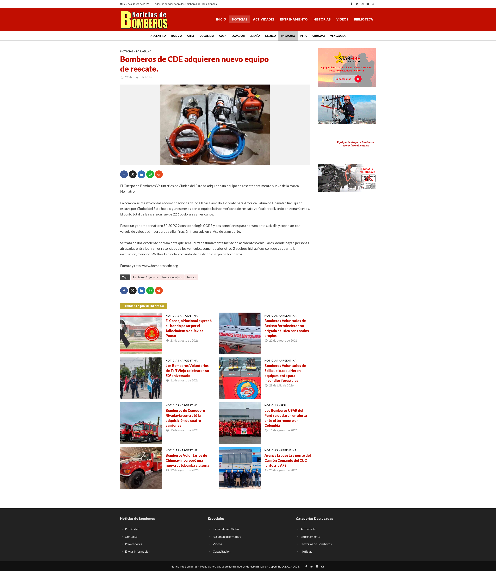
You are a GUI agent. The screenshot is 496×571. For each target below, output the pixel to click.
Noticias (239, 19)
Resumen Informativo (227, 536)
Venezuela (338, 35)
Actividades (263, 19)
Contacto (131, 536)
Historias (322, 19)
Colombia (207, 35)
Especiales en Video (226, 529)
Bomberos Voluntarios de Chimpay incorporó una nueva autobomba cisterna (187, 460)
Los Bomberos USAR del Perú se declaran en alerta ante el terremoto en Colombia (285, 418)
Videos (342, 19)
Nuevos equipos (172, 277)
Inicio (221, 19)
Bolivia (176, 35)
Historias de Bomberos (316, 544)
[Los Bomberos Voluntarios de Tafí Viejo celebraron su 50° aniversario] (141, 378)
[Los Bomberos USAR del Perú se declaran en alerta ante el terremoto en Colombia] (240, 423)
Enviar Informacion (137, 551)
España (255, 35)
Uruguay (318, 35)
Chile (191, 35)
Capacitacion (221, 551)
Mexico (270, 35)
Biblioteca (363, 19)
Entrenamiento (294, 19)
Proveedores (133, 544)
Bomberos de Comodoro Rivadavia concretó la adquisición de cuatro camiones (185, 418)
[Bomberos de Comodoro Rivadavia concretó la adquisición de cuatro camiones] (141, 423)
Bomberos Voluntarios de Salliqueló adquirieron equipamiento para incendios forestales (285, 373)
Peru (303, 35)
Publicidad (132, 529)
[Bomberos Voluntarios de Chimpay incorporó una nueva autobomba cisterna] (141, 467)
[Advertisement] (347, 258)
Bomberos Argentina (145, 277)
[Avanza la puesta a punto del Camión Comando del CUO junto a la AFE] (240, 467)
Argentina (158, 35)
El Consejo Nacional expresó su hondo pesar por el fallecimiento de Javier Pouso (189, 328)
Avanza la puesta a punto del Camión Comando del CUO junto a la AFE (287, 460)
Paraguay (288, 35)
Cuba (222, 35)
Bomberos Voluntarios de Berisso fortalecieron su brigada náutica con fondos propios (286, 328)
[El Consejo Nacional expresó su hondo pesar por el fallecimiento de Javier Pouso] (141, 333)
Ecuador (238, 35)
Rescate (191, 277)
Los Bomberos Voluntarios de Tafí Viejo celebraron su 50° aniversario (187, 370)
